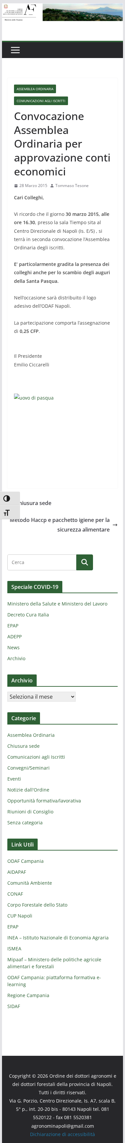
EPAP (12, 625)
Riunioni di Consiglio (30, 811)
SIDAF (13, 1006)
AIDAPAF (16, 872)
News (13, 647)
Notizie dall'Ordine (28, 790)
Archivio (16, 658)
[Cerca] (84, 562)
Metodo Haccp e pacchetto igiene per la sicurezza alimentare (60, 524)
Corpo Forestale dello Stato (37, 905)
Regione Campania (28, 995)
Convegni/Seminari (28, 768)
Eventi (14, 779)
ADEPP (14, 636)
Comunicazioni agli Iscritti (41, 100)
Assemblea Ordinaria (35, 89)
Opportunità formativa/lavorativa (44, 800)
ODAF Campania (25, 861)
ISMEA (14, 948)
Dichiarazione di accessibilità (62, 1134)
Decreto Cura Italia (28, 614)
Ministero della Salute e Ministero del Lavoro (57, 604)
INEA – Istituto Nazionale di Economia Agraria (58, 937)
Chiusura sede (33, 503)
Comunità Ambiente (29, 883)
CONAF (15, 894)
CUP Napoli (19, 916)
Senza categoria (25, 822)
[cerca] (41, 562)
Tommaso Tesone (72, 185)
